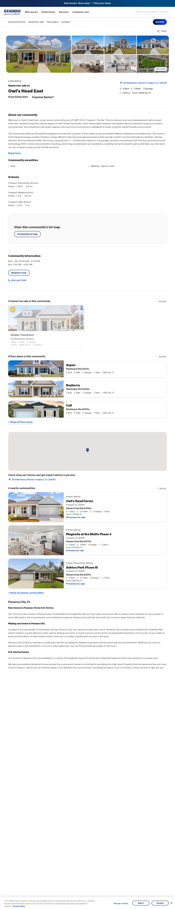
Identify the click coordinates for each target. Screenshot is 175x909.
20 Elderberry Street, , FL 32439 (145, 82)
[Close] (171, 903)
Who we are (31, 12)
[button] (160, 22)
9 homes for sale (75, 550)
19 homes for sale (75, 583)
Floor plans (52, 21)
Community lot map (27, 234)
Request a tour (19, 272)
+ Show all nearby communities (26, 592)
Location (66, 21)
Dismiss (160, 903)
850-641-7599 (18, 280)
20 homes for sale (75, 517)
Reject (141, 903)
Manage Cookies (121, 903)
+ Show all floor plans (20, 422)
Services (64, 12)
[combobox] (151, 12)
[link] (38, 54)
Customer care (80, 12)
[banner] (87, 3)
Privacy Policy (19, 906)
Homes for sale (36, 21)
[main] (87, 468)
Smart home (48, 12)
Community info (16, 21)
